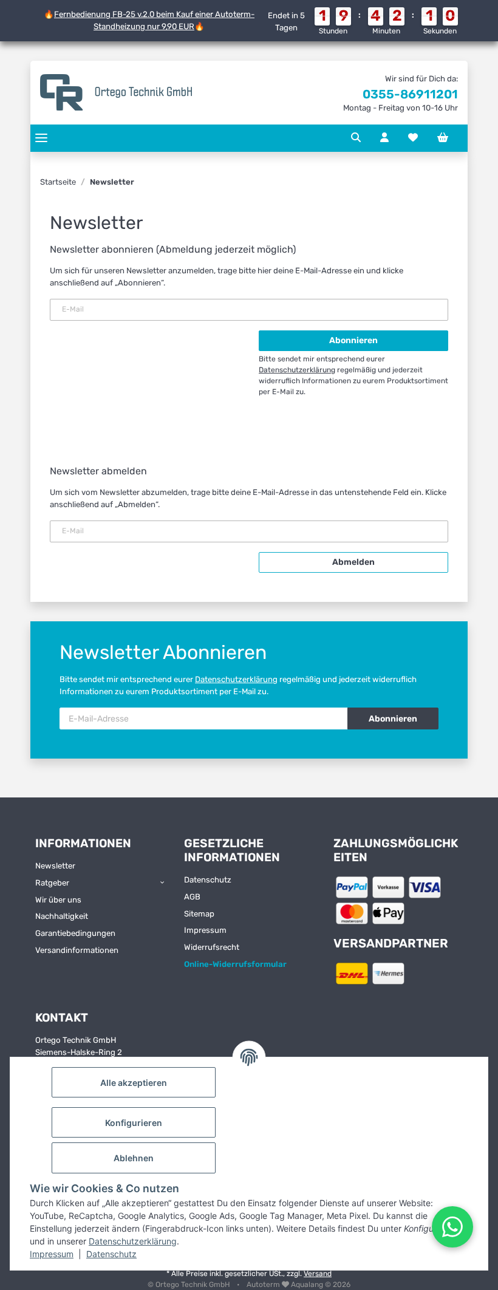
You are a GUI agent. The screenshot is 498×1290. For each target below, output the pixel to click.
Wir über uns (58, 899)
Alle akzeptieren (133, 1082)
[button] (355, 138)
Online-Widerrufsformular (235, 964)
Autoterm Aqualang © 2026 (298, 1284)
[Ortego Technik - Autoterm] (116, 92)
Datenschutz (111, 1254)
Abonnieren (393, 719)
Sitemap (199, 913)
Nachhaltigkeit (61, 916)
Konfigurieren (133, 1123)
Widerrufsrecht (211, 947)
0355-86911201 (410, 94)
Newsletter (55, 865)
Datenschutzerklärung (133, 1241)
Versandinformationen (76, 950)
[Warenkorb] (443, 138)
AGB (192, 896)
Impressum (51, 1254)
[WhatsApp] (452, 1226)
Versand (318, 1273)
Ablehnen (134, 1158)
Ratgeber (52, 882)
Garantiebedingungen (75, 933)
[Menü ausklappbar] (41, 138)
